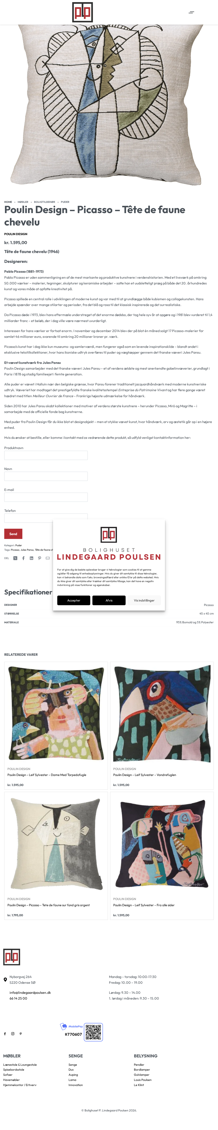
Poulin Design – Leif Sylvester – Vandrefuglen (144, 775)
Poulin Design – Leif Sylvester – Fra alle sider (144, 905)
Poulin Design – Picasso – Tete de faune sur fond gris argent (48, 905)
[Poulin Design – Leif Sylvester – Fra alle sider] (162, 844)
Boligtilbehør (44, 201)
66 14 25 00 (18, 998)
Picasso (15, 549)
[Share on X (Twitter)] (15, 558)
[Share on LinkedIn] (31, 558)
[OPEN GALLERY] (109, 100)
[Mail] (48, 558)
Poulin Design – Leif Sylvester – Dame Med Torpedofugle (46, 775)
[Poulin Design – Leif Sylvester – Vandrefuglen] (162, 714)
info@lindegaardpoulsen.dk (30, 992)
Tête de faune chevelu (47, 549)
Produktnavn (13, 448)
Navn (8, 469)
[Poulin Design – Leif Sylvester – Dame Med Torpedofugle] (56, 714)
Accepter (73, 600)
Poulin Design (15, 234)
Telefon (10, 510)
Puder (65, 201)
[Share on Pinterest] (40, 558)
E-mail (9, 489)
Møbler (23, 201)
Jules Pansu (27, 549)
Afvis (109, 600)
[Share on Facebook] (23, 558)
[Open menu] (191, 12)
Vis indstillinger (144, 600)
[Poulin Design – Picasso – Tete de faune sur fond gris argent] (56, 844)
